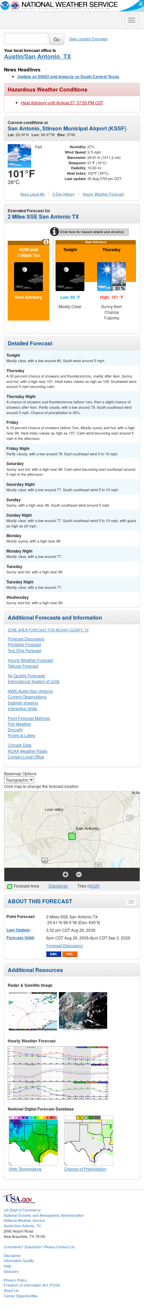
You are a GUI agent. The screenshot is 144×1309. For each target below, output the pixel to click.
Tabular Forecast (23, 666)
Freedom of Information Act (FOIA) (32, 1285)
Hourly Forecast (103, 193)
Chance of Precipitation (85, 1169)
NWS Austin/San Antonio (30, 691)
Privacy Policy (15, 1280)
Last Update (17, 930)
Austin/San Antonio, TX (37, 56)
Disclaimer (58, 886)
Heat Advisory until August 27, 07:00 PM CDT (62, 102)
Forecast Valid (19, 937)
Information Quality (19, 1260)
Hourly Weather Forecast (30, 660)
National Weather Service (24, 1220)
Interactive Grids (22, 708)
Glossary (11, 1271)
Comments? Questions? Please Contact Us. (40, 1246)
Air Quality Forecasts (26, 675)
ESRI (94, 886)
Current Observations (27, 696)
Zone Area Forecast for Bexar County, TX (48, 630)
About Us (11, 1290)
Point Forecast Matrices (29, 718)
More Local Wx (32, 193)
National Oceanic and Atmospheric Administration (44, 1215)
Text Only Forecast (24, 650)
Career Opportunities (21, 1295)
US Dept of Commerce (22, 1209)
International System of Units (34, 681)
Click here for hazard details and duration (92, 232)
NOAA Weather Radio (28, 751)
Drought (15, 729)
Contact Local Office (26, 756)
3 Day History (64, 193)
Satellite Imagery (23, 702)
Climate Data (19, 745)
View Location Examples (88, 38)
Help (7, 1265)
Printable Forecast (24, 644)
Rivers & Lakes (21, 735)
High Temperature (25, 1169)
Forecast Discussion (26, 638)
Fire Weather (19, 724)
